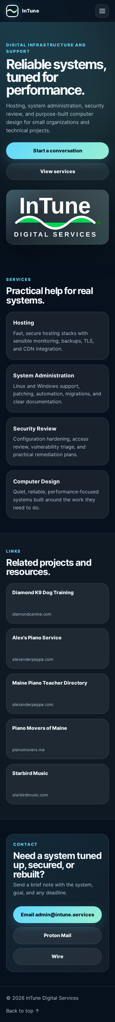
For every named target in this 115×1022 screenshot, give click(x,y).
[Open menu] (102, 11)
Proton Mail (57, 935)
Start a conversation (57, 150)
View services (57, 171)
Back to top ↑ (23, 1011)
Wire (57, 956)
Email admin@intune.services (57, 914)
